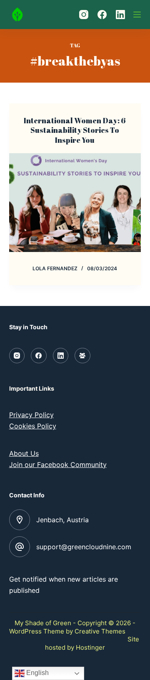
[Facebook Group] (82, 356)
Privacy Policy (31, 415)
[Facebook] (102, 14)
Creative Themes (100, 631)
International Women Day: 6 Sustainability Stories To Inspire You (75, 130)
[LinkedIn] (120, 14)
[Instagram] (83, 14)
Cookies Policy (32, 426)
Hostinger (90, 647)
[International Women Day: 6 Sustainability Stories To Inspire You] (75, 202)
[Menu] (137, 14)
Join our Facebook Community (58, 464)
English (37, 672)
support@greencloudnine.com (83, 547)
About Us (24, 453)
